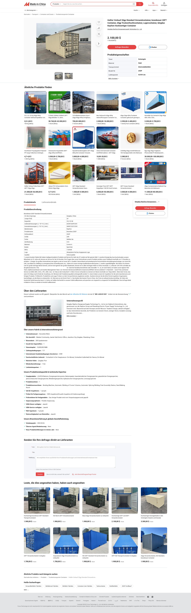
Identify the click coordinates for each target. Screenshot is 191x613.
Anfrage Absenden (122, 47)
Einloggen (164, 5)
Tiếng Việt (151, 600)
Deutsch (78, 600)
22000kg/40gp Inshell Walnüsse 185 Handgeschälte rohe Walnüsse (131, 152)
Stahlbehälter (113, 586)
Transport (35, 14)
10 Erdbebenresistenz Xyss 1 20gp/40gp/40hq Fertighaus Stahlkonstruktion (81, 116)
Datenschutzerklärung (71, 596)
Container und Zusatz (47, 14)
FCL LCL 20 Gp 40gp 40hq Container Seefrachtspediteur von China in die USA (34, 116)
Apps (154, 10)
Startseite (27, 14)
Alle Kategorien (31, 10)
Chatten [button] (154, 47)
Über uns (40, 596)
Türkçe (144, 600)
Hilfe (146, 10)
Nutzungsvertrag (57, 596)
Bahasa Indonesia (161, 600)
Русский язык (102, 600)
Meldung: (32, 457)
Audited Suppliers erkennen (119, 596)
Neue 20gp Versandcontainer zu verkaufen (95, 516)
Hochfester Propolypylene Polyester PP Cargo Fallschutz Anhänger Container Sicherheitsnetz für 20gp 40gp (35, 152)
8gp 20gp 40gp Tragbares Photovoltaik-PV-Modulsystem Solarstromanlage (154, 152)
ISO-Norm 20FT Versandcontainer (63, 516)
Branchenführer (140, 596)
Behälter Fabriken (67, 586)
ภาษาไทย (136, 600)
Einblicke (131, 596)
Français (64, 600)
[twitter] (152, 596)
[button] (134, 4)
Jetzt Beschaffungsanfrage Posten (84, 474)
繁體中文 (50, 600)
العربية (116, 600)
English (36, 600)
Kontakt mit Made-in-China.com (88, 596)
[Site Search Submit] (139, 4)
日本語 (57, 600)
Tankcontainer (100, 586)
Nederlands (124, 600)
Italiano (93, 600)
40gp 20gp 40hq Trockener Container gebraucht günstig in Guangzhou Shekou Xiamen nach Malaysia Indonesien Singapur (130, 116)
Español (71, 600)
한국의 (110, 600)
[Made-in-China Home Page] (35, 4)
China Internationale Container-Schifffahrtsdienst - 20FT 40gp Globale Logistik (106, 152)
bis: (34, 452)
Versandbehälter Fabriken (33, 586)
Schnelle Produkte (104, 596)
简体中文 (42, 600)
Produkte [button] (56, 4)
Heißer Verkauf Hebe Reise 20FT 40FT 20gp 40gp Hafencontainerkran (34, 187)
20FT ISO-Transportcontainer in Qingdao (124, 556)
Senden (40, 474)
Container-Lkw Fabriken (84, 586)
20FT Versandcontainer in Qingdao (34, 556)
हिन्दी (130, 600)
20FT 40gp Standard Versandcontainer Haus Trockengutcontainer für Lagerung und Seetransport (83, 187)
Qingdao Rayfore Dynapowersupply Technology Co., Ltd (124, 29)
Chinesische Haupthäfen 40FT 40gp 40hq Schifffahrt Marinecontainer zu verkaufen (57, 152)
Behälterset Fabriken (52, 586)
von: (33, 447)
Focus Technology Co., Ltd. (94, 604)
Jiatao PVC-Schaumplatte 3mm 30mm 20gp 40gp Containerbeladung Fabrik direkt (58, 187)
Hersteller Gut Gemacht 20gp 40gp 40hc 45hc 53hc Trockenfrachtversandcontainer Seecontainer (155, 116)
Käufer (136, 10)
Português (86, 600)
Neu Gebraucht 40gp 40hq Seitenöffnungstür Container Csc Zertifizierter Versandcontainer (106, 116)
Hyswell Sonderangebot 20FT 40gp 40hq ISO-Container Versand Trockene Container (83, 152)
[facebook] (148, 596)
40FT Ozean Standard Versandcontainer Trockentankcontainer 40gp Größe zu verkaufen (131, 187)
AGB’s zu (171, 606)
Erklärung (48, 596)
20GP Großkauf (127, 586)
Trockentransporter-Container (65, 14)
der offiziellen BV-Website (78, 294)
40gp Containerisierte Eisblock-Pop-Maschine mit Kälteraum (155, 187)
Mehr (25, 590)
